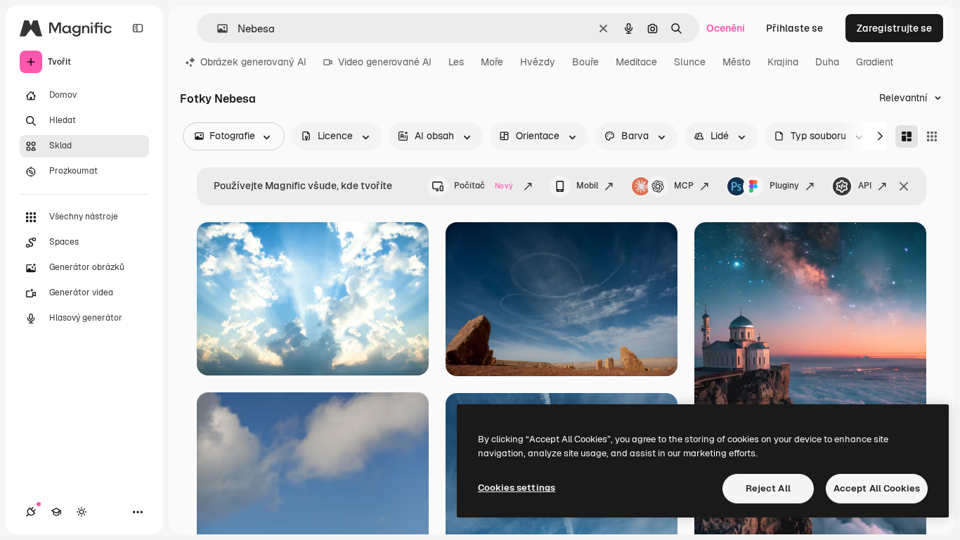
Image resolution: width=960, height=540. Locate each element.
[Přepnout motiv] (81, 512)
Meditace (636, 62)
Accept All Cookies (876, 488)
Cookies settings (516, 488)
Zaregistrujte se (894, 28)
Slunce (690, 62)
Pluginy (784, 185)
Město (736, 62)
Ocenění (725, 28)
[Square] (932, 136)
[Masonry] (906, 136)
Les (456, 62)
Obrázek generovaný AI (253, 62)
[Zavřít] (903, 186)
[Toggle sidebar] (138, 28)
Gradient (874, 62)
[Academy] (56, 512)
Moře (492, 62)
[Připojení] (31, 512)
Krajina (782, 62)
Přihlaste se (794, 28)
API (864, 185)
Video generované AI (385, 62)
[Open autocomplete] (216, 28)
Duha (827, 62)
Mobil (587, 185)
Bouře (585, 62)
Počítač (483, 185)
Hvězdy (537, 62)
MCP (684, 185)
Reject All (768, 488)
